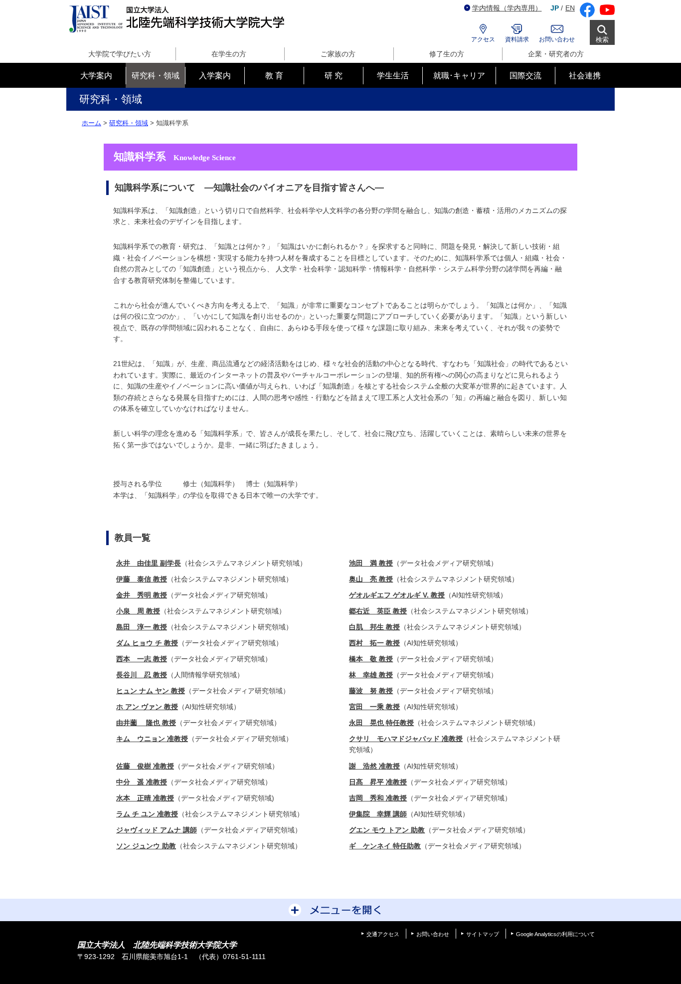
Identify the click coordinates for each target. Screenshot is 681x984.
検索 (602, 39)
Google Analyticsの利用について (555, 934)
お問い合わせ (557, 39)
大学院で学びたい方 (119, 54)
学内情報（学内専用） (507, 8)
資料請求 (517, 39)
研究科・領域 (128, 123)
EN (570, 8)
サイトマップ (482, 934)
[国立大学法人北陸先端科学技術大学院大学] (179, 19)
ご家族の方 (338, 54)
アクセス (483, 39)
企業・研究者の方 (556, 54)
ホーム (91, 123)
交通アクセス (382, 934)
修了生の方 (446, 54)
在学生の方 (228, 54)
